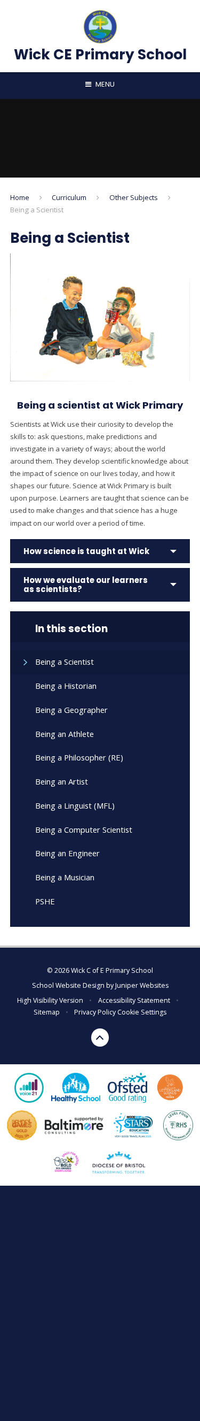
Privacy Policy (95, 1012)
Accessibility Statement (134, 1000)
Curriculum (69, 197)
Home (19, 197)
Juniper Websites (142, 985)
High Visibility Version (50, 1000)
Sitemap (47, 1012)
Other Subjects (133, 197)
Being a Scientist (36, 209)
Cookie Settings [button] (141, 1012)
